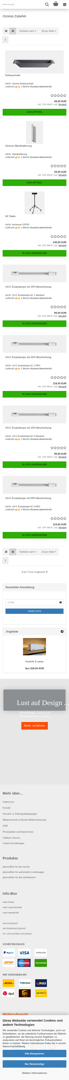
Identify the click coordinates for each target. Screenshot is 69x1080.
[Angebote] (62, 632)
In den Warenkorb (34, 253)
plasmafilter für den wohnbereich (19, 877)
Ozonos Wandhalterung (18, 145)
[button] (6, 31)
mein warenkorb (11, 912)
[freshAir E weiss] (34, 646)
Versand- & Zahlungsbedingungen (20, 814)
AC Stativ (10, 216)
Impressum (8, 802)
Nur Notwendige (34, 1064)
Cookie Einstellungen (13, 843)
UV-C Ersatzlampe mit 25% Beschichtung (28, 357)
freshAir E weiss (35, 661)
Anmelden (34, 611)
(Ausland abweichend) (41, 86)
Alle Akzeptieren (34, 1053)
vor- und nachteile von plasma (17, 933)
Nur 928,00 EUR (34, 668)
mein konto (8, 902)
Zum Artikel (34, 112)
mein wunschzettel (12, 907)
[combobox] (28, 31)
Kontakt (7, 808)
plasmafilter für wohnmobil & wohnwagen (23, 872)
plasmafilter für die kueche (16, 866)
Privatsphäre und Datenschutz (18, 832)
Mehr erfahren (34, 725)
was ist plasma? (10, 923)
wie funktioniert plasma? (14, 928)
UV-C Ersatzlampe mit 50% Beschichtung (28, 498)
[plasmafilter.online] (7, 4)
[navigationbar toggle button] (64, 4)
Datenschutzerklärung (14, 1046)
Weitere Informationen (34, 1073)
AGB (5, 826)
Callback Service (11, 838)
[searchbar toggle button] (46, 4)
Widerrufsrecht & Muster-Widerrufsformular (24, 820)
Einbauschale (12, 75)
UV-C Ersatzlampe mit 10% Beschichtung (28, 286)
